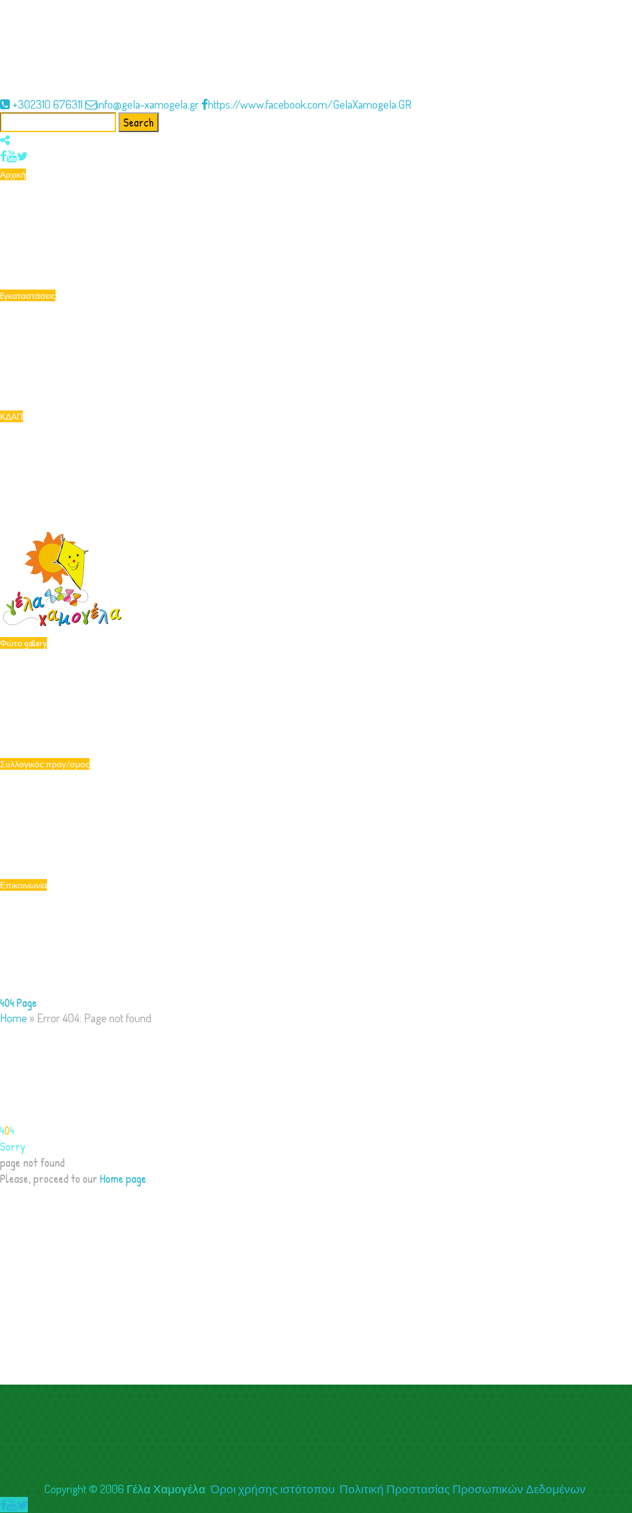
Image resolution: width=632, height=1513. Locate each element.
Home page (123, 1178)
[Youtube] (12, 156)
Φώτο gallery (23, 643)
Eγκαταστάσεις (28, 295)
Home (13, 1017)
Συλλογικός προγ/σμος (44, 764)
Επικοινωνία (23, 885)
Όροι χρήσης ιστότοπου (272, 1488)
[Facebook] (3, 156)
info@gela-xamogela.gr (148, 104)
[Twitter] (22, 156)
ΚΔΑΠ (11, 416)
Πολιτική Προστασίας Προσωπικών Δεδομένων (463, 1488)
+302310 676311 (47, 104)
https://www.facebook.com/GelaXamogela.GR (310, 104)
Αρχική (13, 174)
